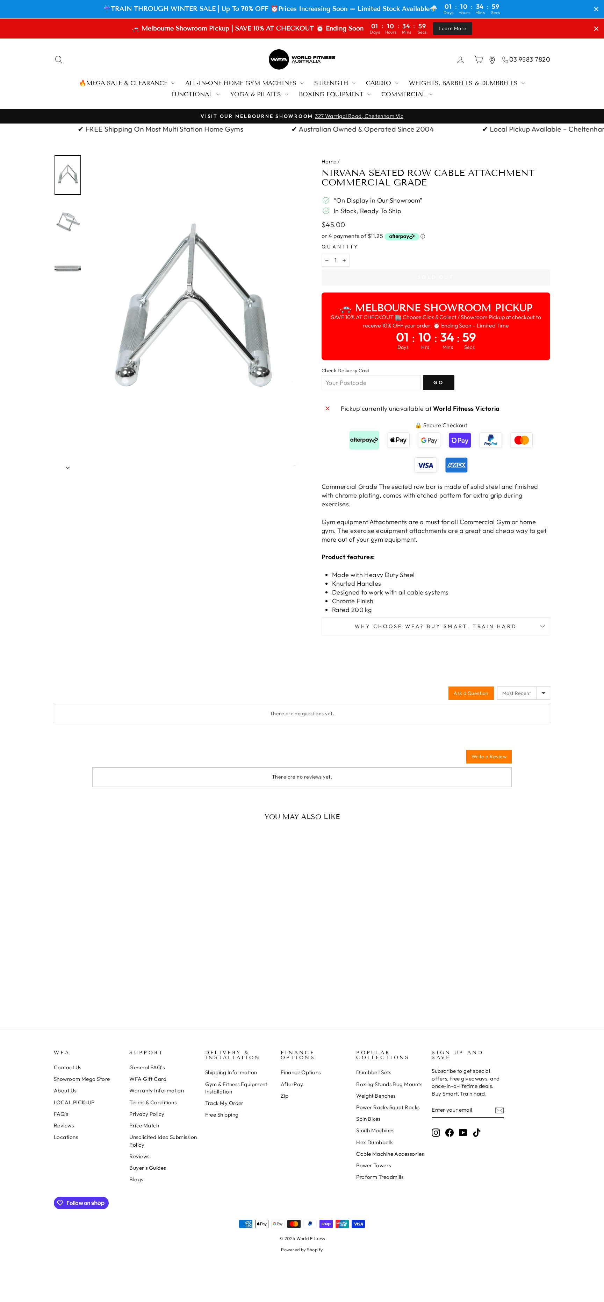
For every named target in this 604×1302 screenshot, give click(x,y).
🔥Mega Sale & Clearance (124, 83)
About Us (65, 1090)
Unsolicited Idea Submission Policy (163, 1141)
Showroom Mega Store (82, 1079)
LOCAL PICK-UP (74, 1102)
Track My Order (224, 1103)
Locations (66, 1137)
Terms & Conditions (153, 1102)
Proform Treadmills (379, 1177)
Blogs (136, 1179)
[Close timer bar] (596, 9)
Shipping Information (231, 1072)
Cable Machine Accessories (390, 1153)
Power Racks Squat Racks (387, 1107)
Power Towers (373, 1165)
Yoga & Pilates (256, 94)
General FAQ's (147, 1067)
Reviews (64, 1125)
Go (438, 382)
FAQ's (61, 1114)
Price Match (144, 1125)
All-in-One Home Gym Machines (242, 83)
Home (329, 161)
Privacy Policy (146, 1114)
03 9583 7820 (529, 59)
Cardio (379, 83)
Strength (332, 83)
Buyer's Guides (147, 1167)
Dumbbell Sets (373, 1072)
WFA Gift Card (147, 1079)
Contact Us (67, 1067)
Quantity (340, 247)
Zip (284, 1095)
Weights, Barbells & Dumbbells (464, 83)
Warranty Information (156, 1090)
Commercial (404, 94)
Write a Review (489, 756)
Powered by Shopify (302, 1249)
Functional (193, 94)
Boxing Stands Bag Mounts (389, 1084)
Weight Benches (375, 1095)
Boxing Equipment (332, 94)
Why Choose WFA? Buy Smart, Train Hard (436, 626)
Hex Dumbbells (374, 1142)
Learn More (453, 28)
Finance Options (301, 1072)
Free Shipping (222, 1114)
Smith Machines (375, 1130)
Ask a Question (471, 693)
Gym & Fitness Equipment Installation (236, 1088)
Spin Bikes (368, 1119)
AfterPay (292, 1084)
